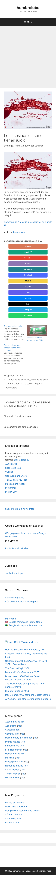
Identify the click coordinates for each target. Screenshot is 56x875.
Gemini (28, 263)
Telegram (28, 310)
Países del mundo (14, 802)
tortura (19, 375)
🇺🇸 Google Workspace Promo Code (23, 622)
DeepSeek (28, 275)
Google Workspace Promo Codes (22, 810)
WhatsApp (28, 315)
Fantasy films (12, 745)
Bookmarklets (12, 822)
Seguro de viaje (13, 468)
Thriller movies (12, 773)
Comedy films (12, 733)
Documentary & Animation (18, 737)
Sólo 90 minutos (13, 814)
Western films (12, 777)
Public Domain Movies (16, 548)
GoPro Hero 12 (21, 460)
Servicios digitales (14, 597)
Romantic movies (14, 765)
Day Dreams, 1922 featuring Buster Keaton (27, 695)
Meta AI (28, 298)
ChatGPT (28, 252)
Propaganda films (14, 761)
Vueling (9, 471)
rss (22, 721)
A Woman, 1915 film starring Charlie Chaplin (28, 699)
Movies (34, 642)
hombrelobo (28, 7)
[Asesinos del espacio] (15, 332)
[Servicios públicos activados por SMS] (37, 330)
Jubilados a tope (14, 573)
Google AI (28, 258)
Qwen (28, 292)
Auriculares (11, 464)
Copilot (28, 287)
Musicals (9, 757)
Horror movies (12, 753)
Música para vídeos (15, 484)
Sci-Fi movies (12, 769)
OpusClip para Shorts (16, 476)
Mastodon (10, 618)
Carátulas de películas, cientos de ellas (27, 379)
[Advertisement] (28, 55)
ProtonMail (10, 487)
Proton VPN (11, 492)
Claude (28, 246)
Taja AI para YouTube (16, 479)
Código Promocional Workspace (21, 601)
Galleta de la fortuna (16, 806)
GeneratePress (44, 871)
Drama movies (12, 741)
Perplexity (28, 269)
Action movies (12, 721)
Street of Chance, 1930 (17, 691)
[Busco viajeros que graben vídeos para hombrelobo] (15, 354)
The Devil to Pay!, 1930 (17, 668)
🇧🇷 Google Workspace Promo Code (23, 625)
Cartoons (10, 729)
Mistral (28, 281)
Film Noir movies (14, 749)
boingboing (19, 232)
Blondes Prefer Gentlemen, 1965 (22, 672)
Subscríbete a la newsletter (19, 509)
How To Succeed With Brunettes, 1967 (25, 649)
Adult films (10, 725)
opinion (10, 375)
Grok (28, 304)
